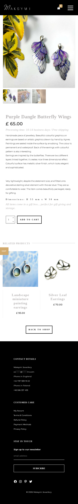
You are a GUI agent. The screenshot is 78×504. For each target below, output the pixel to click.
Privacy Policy (20, 429)
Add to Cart (29, 220)
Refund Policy (20, 420)
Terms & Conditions (23, 415)
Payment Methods (22, 424)
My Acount (19, 410)
